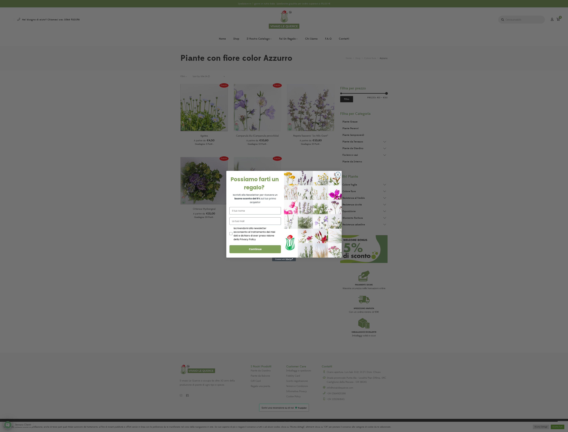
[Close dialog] (338, 174)
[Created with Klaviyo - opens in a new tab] (284, 259)
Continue (255, 249)
